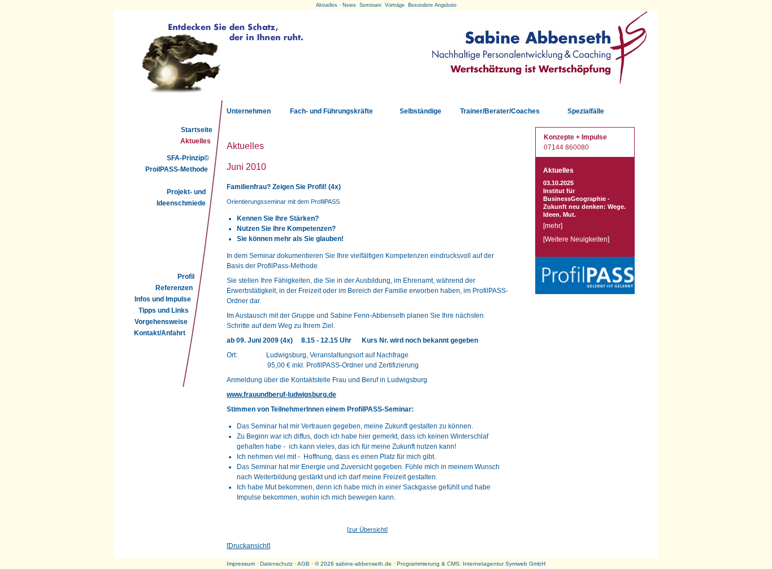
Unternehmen (249, 111)
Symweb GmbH (525, 564)
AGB (303, 564)
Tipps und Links (163, 310)
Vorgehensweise (161, 322)
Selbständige (420, 111)
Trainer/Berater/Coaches (500, 111)
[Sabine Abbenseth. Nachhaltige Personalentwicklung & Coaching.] (539, 86)
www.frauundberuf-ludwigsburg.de (281, 395)
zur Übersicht (367, 529)
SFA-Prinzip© (188, 158)
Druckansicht (248, 546)
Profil (185, 277)
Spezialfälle (585, 111)
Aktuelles (195, 141)
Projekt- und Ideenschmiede (181, 197)
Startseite (196, 130)
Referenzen (174, 288)
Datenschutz (276, 564)
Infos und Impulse (163, 299)
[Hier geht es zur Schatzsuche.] (221, 95)
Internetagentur (483, 564)
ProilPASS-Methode (176, 169)
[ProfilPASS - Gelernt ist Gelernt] (585, 292)
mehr (553, 226)
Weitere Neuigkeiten (576, 239)
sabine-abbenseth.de (364, 564)
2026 (327, 564)
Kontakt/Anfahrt (159, 333)
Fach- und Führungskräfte (331, 111)
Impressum (241, 564)
